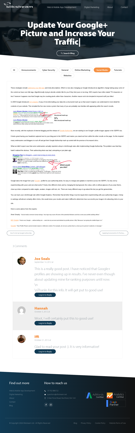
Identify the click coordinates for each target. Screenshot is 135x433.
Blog (11, 405)
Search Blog (69, 53)
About (110, 7)
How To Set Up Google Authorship (21, 233)
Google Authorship (66, 130)
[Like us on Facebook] (46, 405)
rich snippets (33, 102)
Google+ (37, 181)
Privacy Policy (86, 423)
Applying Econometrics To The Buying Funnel (115, 233)
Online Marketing (82, 70)
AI (14, 70)
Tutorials (118, 70)
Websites (68, 75)
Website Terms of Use (117, 423)
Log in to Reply (45, 294)
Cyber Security (48, 70)
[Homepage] (18, 5)
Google (13, 226)
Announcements (28, 70)
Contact (124, 7)
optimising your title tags (36, 88)
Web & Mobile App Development (61, 7)
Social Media (102, 70)
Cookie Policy (100, 423)
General (64, 70)
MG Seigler (15, 220)
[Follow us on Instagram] (51, 405)
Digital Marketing (91, 7)
